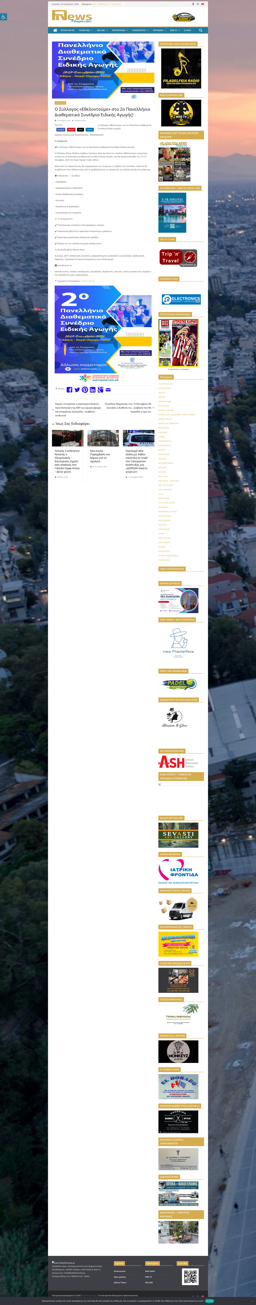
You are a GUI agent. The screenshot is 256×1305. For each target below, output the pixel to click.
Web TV (148, 1277)
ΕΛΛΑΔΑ (161, 436)
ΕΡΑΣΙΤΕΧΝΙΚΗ (164, 445)
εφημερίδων (185, 369)
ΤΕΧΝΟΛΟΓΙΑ (164, 551)
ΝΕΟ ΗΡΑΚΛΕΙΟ (165, 489)
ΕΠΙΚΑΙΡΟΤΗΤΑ (139, 30)
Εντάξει (209, 1301)
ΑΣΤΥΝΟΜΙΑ (163, 406)
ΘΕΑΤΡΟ (162, 450)
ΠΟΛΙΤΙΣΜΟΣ (164, 529)
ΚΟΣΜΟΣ (162, 458)
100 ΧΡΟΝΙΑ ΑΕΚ (165, 384)
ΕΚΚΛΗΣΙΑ (162, 432)
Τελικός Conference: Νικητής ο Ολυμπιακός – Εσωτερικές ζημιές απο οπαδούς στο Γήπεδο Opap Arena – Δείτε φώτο (67, 461)
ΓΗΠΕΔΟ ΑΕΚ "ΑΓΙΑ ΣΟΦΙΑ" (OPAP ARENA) (176, 414)
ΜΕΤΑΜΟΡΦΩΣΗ (165, 463)
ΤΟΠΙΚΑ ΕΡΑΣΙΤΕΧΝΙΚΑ (168, 555)
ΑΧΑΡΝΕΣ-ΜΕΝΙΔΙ (166, 410)
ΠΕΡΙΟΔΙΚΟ (158, 30)
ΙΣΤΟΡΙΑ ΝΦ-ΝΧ (68, 30)
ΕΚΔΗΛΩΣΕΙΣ (163, 428)
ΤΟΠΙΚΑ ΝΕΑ (84, 30)
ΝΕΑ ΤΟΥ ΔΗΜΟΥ (165, 485)
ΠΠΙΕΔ (161, 533)
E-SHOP (187, 30)
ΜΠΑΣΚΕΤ (162, 467)
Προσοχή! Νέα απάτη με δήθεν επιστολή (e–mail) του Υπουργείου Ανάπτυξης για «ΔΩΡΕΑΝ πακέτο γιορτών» (137, 461)
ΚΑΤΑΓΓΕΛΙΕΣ (164, 454)
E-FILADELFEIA (164, 388)
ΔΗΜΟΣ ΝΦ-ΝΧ (165, 419)
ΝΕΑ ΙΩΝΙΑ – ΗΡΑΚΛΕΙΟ (168, 480)
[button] (3, 16)
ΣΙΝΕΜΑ (161, 547)
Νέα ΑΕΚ (149, 1282)
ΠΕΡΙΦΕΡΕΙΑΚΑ (118, 30)
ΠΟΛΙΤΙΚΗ (162, 525)
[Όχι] (252, 1301)
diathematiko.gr (88, 281)
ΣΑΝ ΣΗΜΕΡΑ (164, 542)
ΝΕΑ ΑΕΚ (101, 30)
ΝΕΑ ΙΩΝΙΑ (163, 476)
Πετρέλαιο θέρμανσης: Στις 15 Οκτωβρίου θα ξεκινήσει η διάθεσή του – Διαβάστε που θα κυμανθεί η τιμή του (128, 407)
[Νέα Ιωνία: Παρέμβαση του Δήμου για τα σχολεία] (103, 431)
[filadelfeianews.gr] (55, 30)
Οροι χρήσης (120, 1277)
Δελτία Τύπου (120, 1282)
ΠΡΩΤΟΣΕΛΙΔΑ (164, 538)
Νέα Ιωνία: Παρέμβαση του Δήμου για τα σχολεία (100, 456)
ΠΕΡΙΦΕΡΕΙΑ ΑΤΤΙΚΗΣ (167, 511)
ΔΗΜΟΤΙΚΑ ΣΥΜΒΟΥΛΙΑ (168, 423)
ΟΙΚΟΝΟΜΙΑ (163, 498)
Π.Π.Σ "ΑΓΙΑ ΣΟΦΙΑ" (166, 502)
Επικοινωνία (119, 1271)
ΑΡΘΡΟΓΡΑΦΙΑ (164, 401)
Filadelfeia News (80, 120)
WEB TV (173, 30)
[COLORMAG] (63, 1263)
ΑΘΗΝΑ (161, 397)
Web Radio (150, 1271)
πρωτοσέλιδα (174, 369)
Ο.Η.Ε (160, 494)
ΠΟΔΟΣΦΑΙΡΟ (164, 520)
